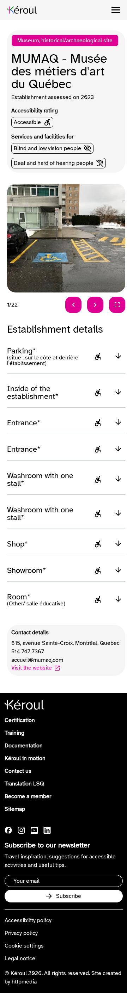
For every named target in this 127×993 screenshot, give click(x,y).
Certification (20, 720)
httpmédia (24, 981)
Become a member (28, 796)
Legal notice (20, 958)
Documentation (24, 745)
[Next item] (95, 305)
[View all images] (117, 305)
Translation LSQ (24, 783)
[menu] (115, 10)
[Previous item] (73, 305)
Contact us (18, 771)
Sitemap (15, 809)
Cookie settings (24, 946)
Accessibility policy (28, 920)
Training (14, 732)
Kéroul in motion (25, 758)
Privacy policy (21, 933)
